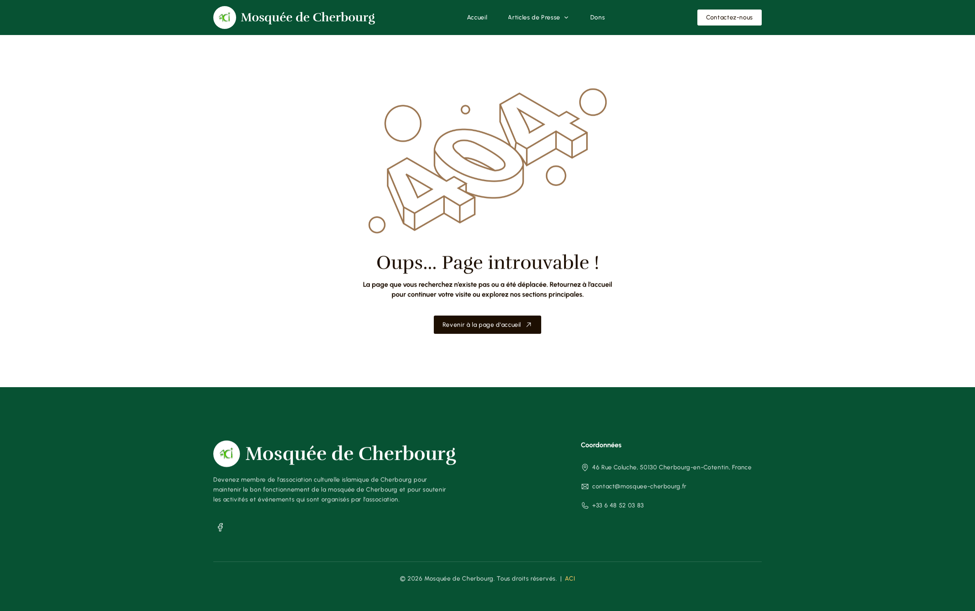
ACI (570, 578)
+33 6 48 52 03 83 (618, 505)
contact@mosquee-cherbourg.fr (639, 486)
